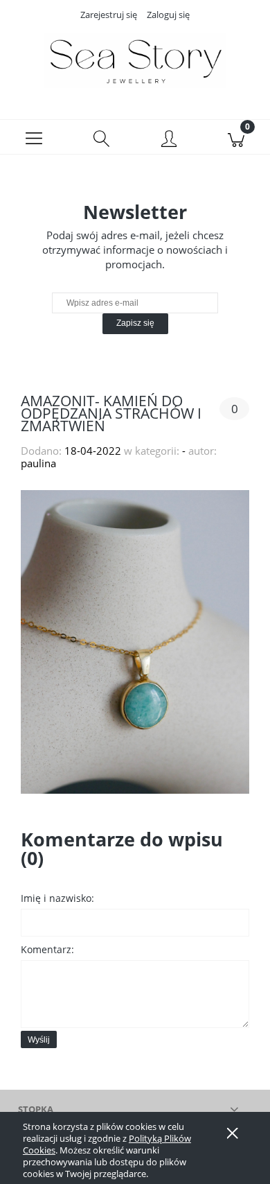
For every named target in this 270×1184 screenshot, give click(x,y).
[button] (34, 137)
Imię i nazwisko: (57, 898)
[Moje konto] (169, 139)
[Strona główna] (135, 60)
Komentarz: (47, 949)
